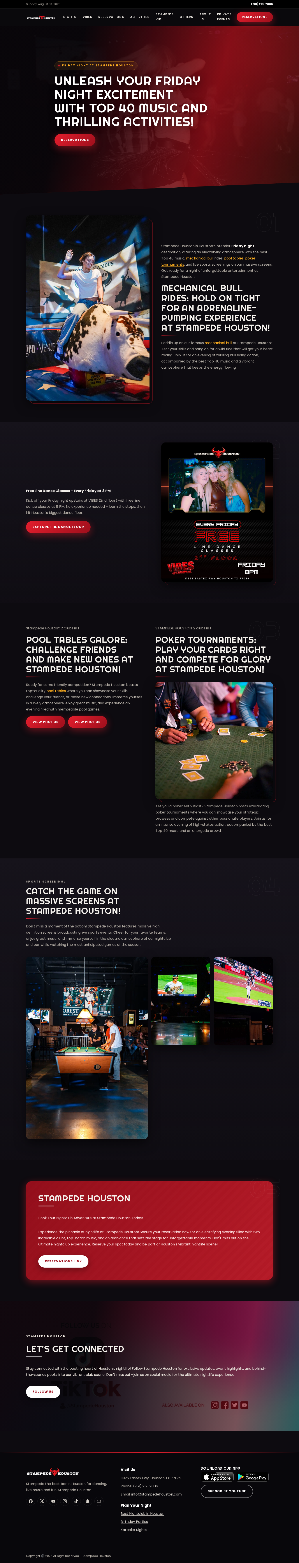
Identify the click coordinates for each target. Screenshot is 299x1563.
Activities (140, 17)
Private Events (224, 16)
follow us (43, 1391)
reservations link (63, 1261)
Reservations (111, 17)
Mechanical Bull (202, 288)
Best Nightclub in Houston (142, 1513)
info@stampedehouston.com (156, 1494)
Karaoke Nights (134, 1529)
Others (186, 17)
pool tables (234, 258)
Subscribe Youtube (227, 1491)
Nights (70, 17)
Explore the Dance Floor (58, 527)
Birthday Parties (134, 1521)
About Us (205, 16)
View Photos (45, 722)
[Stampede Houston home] (41, 17)
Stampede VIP (165, 16)
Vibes (87, 17)
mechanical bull (199, 258)
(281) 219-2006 (262, 4)
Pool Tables (56, 639)
